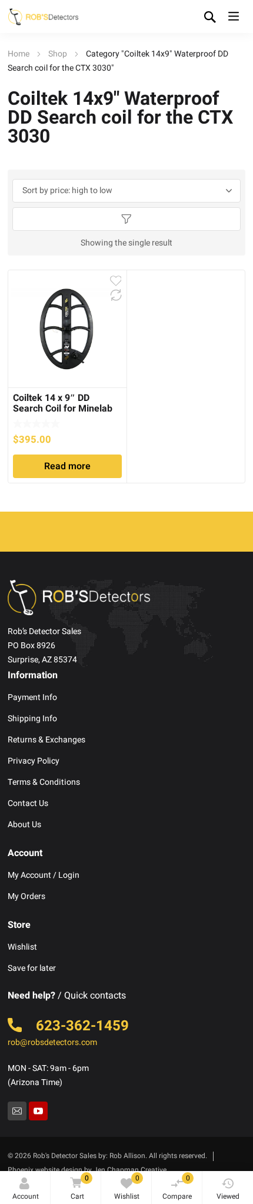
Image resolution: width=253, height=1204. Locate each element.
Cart (80, 1187)
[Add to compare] (116, 295)
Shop (57, 54)
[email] (17, 1111)
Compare (177, 1187)
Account (25, 1196)
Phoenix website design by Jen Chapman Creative (87, 1170)
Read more (67, 466)
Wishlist (126, 1187)
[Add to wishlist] (116, 281)
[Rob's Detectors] (43, 16)
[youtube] (38, 1111)
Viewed (228, 1196)
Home (18, 54)
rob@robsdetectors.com (52, 1042)
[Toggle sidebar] (126, 219)
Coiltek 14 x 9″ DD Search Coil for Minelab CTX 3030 (62, 408)
